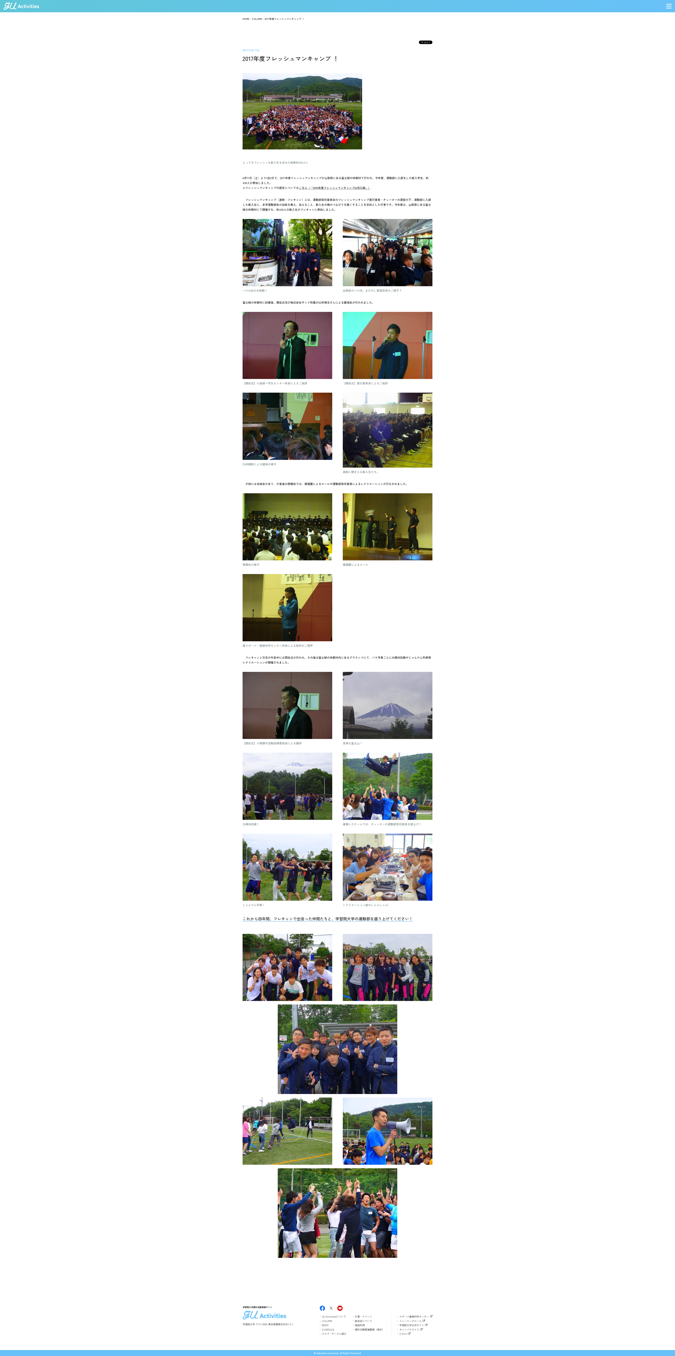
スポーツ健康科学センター (414, 1316)
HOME (246, 19)
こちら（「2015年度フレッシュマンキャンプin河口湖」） (335, 188)
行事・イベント (363, 1316)
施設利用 (360, 1325)
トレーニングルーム (410, 1321)
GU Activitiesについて (334, 1316)
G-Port (403, 1333)
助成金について (363, 1321)
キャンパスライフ (409, 1329)
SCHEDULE (328, 1329)
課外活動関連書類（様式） (369, 1329)
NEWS (325, 1325)
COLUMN (257, 19)
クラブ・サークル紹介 (334, 1333)
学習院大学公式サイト (411, 1325)
